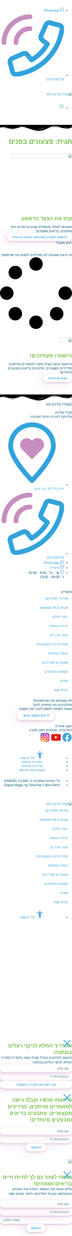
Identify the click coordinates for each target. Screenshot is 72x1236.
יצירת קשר (60, 690)
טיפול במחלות (58, 653)
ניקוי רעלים (60, 617)
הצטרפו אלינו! (57, 378)
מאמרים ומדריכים (55, 662)
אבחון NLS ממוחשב (53, 608)
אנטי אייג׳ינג (59, 635)
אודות (64, 681)
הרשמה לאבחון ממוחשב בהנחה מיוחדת (39, 237)
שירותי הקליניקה (56, 598)
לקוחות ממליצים (56, 672)
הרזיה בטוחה (58, 626)
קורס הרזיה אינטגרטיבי (52, 644)
